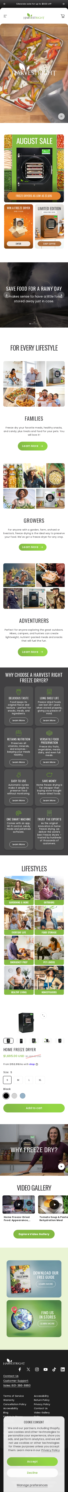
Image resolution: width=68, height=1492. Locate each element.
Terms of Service (13, 1396)
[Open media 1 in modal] (43, 1015)
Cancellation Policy (14, 1404)
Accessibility (41, 1396)
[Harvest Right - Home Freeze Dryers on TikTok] (54, 1369)
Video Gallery (42, 1412)
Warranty (9, 1400)
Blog (5, 1412)
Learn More (19, 720)
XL (40, 1080)
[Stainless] (14, 1096)
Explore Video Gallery (34, 1234)
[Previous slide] (6, 295)
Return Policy (42, 1400)
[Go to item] (8, 1041)
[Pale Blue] (22, 1096)
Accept (32, 1461)
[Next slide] (61, 295)
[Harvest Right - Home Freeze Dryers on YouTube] (46, 1369)
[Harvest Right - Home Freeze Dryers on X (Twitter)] (28, 1369)
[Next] (63, 4)
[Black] (6, 1096)
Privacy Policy (50, 1450)
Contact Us (41, 1408)
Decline (32, 1473)
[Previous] (4, 4)
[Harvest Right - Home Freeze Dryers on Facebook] (20, 1369)
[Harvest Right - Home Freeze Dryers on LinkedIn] (63, 1369)
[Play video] (34, 1150)
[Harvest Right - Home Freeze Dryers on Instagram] (37, 1369)
